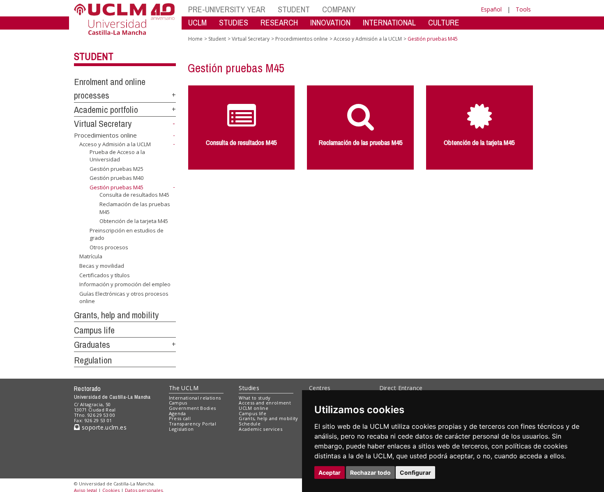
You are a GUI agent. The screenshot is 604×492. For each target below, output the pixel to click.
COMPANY (338, 9)
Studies (249, 388)
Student (93, 56)
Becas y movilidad (101, 265)
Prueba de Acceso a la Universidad (117, 155)
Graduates (92, 344)
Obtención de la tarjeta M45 (133, 221)
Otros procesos (109, 247)
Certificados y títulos (104, 274)
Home (195, 38)
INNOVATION (330, 22)
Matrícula (90, 256)
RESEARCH (279, 22)
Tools (523, 9)
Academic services (260, 429)
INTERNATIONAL (389, 22)
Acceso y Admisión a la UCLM (115, 144)
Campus (178, 403)
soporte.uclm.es (103, 427)
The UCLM (183, 388)
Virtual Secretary (102, 123)
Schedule (250, 424)
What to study (254, 398)
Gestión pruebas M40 (116, 178)
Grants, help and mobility (116, 315)
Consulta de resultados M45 (134, 194)
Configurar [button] (415, 472)
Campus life (94, 330)
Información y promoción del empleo (125, 284)
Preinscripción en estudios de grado (127, 234)
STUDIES (233, 22)
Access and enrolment (265, 403)
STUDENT (294, 9)
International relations (195, 398)
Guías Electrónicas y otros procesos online (123, 297)
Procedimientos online (105, 135)
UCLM (197, 22)
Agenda (177, 413)
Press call (180, 418)
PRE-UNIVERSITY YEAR (226, 9)
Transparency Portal (192, 424)
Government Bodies (192, 408)
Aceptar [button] (329, 472)
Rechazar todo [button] (370, 472)
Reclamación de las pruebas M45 (134, 207)
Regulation (93, 360)
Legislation (181, 429)
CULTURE (443, 22)
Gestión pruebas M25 (116, 168)
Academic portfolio (106, 109)
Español (491, 9)
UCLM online (253, 408)
